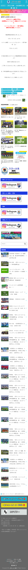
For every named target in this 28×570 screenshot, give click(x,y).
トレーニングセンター (5, 14)
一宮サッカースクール (7, 93)
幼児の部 (15, 93)
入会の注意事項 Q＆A (20, 5)
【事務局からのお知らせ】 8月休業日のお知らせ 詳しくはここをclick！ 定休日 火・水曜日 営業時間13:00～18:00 (14, 11)
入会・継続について (14, 562)
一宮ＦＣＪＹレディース (7, 91)
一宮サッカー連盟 (10, 5)
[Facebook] (11, 8)
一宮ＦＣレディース (18, 91)
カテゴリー (3, 5)
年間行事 (19, 561)
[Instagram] (16, 8)
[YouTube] (14, 8)
